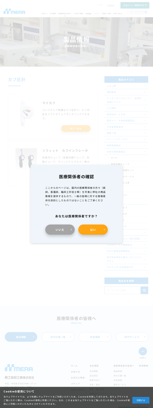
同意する (141, 400)
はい (93, 230)
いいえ (60, 230)
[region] (76, 397)
